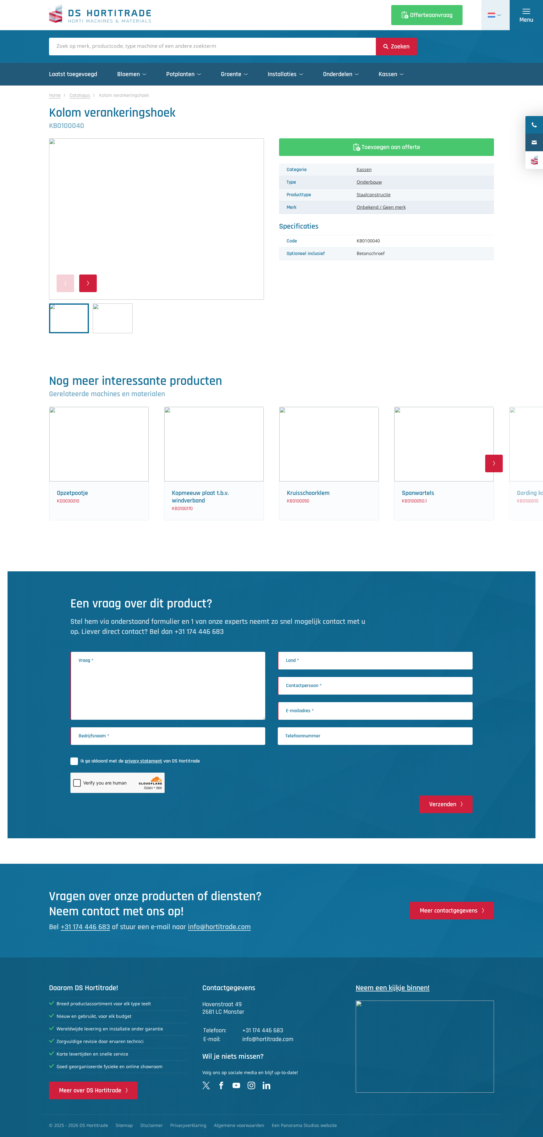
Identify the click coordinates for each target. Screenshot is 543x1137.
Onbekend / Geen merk (381, 207)
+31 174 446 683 (85, 927)
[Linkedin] (266, 1085)
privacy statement (143, 761)
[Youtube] (236, 1085)
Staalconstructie (374, 194)
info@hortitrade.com (219, 927)
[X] (206, 1085)
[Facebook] (221, 1085)
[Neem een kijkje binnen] (425, 1047)
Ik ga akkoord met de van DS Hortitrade (140, 761)
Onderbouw (369, 182)
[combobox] (212, 46)
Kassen (364, 169)
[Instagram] (251, 1085)
